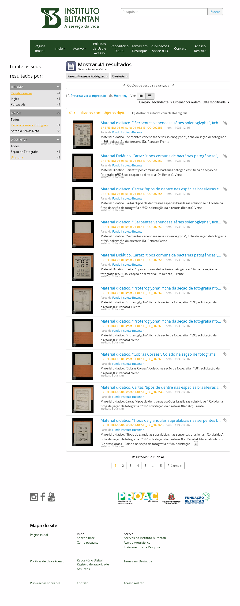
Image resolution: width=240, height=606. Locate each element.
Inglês (15, 99)
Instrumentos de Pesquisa (142, 547)
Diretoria (17, 157)
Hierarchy (120, 96)
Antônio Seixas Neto (25, 131)
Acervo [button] (78, 48)
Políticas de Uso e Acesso (99, 48)
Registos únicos (21, 93)
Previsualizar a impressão (88, 96)
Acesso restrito (134, 583)
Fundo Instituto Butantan (128, 132)
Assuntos (83, 569)
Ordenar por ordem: (187, 102)
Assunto (18, 139)
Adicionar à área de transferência (225, 122)
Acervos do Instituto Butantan (145, 538)
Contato (180, 48)
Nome (16, 112)
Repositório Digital (119, 48)
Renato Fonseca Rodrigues (29, 125)
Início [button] (58, 48)
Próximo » (175, 465)
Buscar (215, 12)
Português (18, 104)
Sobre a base (86, 538)
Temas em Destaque (139, 48)
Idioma (17, 86)
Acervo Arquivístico (137, 542)
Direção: (144, 102)
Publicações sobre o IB (160, 48)
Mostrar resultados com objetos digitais (161, 113)
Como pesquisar (88, 542)
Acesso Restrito (200, 48)
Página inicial (40, 48)
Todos (15, 119)
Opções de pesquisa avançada (148, 85)
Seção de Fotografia (24, 152)
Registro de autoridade (93, 564)
